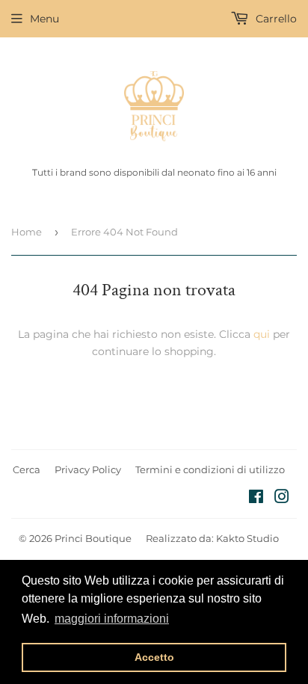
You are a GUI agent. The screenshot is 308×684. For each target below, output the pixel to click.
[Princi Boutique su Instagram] (281, 498)
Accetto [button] (154, 657)
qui (261, 334)
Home (26, 232)
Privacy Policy (88, 469)
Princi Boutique (93, 538)
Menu (44, 18)
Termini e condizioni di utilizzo (210, 469)
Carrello (275, 18)
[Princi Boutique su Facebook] (256, 498)
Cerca (26, 469)
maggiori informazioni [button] (112, 618)
